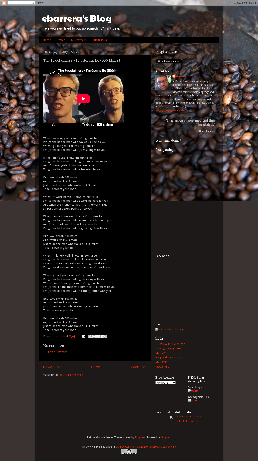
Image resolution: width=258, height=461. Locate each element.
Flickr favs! (100, 40)
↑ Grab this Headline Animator (185, 421)
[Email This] (90, 336)
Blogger (165, 437)
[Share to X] (97, 336)
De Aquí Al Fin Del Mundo (170, 343)
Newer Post (52, 367)
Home (47, 40)
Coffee (61, 40)
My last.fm (161, 362)
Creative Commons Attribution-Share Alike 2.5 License (146, 446)
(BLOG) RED (162, 366)
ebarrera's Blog (77, 18)
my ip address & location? (170, 357)
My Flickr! (160, 353)
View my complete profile (169, 111)
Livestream (79, 40)
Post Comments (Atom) (71, 374)
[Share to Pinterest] (105, 336)
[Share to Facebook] (101, 336)
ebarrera (181, 76)
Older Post (138, 367)
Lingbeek (140, 437)
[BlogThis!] (94, 336)
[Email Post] (83, 336)
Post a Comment (57, 352)
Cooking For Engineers (168, 348)
